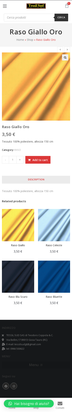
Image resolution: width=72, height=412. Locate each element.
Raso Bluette (54, 296)
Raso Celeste (54, 245)
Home (20, 39)
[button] (29, 403)
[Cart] (67, 5)
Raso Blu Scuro (17, 296)
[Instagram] (13, 386)
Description (36, 179)
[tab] (36, 180)
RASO (17, 150)
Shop (30, 39)
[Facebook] (5, 386)
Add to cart (40, 160)
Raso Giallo (18, 245)
